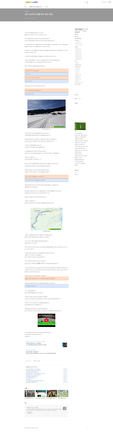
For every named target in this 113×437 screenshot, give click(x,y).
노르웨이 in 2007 (78, 64)
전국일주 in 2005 (78, 48)
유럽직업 (76, 165)
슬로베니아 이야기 (78, 76)
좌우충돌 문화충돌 (78, 38)
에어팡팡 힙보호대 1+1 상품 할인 (33, 343)
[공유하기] (29, 361)
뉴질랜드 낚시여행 (78, 150)
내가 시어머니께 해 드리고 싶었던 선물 (32, 369)
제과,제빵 (76, 62)
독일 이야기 (77, 73)
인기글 (79, 98)
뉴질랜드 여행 (77, 138)
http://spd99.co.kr (29, 350)
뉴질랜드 (76, 47)
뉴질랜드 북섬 (85, 140)
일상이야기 (28, 367)
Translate (85, 31)
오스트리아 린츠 (77, 135)
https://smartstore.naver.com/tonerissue (34, 341)
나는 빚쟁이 (28, 379)
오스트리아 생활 (77, 146)
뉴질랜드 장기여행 (78, 152)
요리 (75, 61)
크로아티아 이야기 (78, 74)
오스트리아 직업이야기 (79, 45)
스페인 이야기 (77, 77)
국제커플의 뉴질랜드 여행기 (79, 159)
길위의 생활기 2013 (78, 53)
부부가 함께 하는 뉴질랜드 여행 (80, 148)
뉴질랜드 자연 (82, 144)
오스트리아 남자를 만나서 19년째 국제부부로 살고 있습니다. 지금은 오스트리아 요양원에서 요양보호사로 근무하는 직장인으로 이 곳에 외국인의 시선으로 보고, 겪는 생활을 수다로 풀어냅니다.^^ (45, 410)
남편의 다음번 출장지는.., (30, 377)
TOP (87, 428)
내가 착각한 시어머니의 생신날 (31, 372)
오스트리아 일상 (77, 163)
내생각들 (76, 34)
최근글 (76, 98)
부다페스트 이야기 (78, 79)
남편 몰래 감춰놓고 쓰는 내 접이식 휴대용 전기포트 (35, 373)
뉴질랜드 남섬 (77, 157)
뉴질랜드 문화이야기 (84, 135)
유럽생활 (85, 155)
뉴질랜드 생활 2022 (78, 56)
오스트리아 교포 (83, 142)
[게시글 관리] (30, 361)
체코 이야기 (77, 71)
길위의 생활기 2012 (78, 51)
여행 (80, 157)
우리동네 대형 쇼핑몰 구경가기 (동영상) (33, 370)
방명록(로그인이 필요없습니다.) (35, 7)
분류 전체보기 (77, 32)
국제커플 (81, 138)
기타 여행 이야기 (78, 66)
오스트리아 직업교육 (78, 153)
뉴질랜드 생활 (77, 144)
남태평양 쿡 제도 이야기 (79, 82)
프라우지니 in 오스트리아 (32, 407)
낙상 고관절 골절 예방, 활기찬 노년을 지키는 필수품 (36, 344)
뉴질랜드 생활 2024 (78, 59)
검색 (85, 2)
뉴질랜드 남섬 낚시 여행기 (79, 155)
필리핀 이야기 (77, 68)
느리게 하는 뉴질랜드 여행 (79, 161)
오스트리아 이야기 (78, 43)
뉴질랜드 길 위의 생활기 (79, 140)
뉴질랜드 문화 (83, 163)
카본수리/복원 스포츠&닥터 (32, 351)
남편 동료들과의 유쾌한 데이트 (31, 382)
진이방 (46, 7)
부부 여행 (85, 146)
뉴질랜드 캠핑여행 (83, 137)
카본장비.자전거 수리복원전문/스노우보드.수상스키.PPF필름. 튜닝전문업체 (41, 353)
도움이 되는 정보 (78, 84)
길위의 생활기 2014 (78, 54)
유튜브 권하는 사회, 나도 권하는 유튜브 (33, 375)
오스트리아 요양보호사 (78, 133)
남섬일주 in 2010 (78, 50)
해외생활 (82, 146)
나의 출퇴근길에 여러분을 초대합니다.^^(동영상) (34, 380)
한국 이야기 (77, 80)
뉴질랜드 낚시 (77, 137)
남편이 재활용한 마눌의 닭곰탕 (31, 376)
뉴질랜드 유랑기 (77, 142)
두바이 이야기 (77, 69)
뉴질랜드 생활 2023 (78, 57)
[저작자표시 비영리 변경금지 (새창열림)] (38, 360)
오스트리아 (77, 40)
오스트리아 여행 (77, 42)
